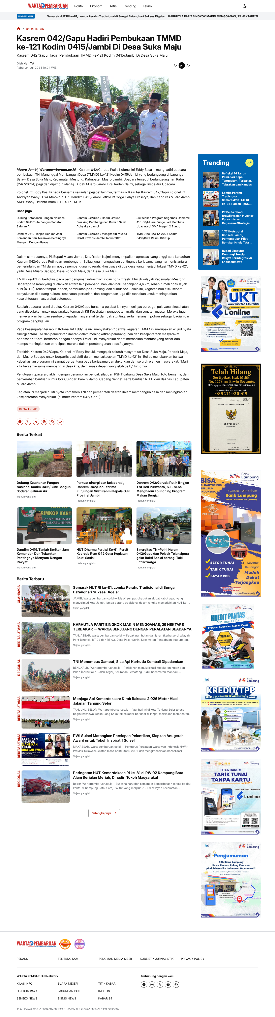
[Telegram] (36, 422)
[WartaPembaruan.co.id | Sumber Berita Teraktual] (48, 6)
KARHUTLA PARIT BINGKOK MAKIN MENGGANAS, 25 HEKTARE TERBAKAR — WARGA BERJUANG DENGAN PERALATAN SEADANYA (132, 626)
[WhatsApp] (52, 422)
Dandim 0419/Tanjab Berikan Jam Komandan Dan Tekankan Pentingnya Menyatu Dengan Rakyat (41, 238)
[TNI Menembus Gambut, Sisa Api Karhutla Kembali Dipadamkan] (46, 675)
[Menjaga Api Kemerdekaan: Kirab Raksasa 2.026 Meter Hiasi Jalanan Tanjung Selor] (46, 712)
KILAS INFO (24, 983)
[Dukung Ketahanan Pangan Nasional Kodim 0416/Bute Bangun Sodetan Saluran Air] (44, 459)
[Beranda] (19, 29)
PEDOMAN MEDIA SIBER (115, 958)
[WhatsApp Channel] (176, 984)
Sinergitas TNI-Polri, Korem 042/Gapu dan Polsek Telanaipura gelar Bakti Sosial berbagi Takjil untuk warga (162, 555)
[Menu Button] (21, 6)
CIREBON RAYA (27, 991)
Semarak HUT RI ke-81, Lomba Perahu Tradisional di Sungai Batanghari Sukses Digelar (124, 589)
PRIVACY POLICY (193, 958)
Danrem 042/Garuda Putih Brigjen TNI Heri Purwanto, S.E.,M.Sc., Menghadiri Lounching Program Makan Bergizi (162, 489)
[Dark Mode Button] (245, 6)
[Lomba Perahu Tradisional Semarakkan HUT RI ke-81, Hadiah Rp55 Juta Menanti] (211, 199)
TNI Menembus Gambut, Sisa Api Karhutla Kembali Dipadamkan (128, 661)
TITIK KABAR (107, 983)
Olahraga (18, 594)
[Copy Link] (60, 422)
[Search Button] (254, 6)
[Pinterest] (44, 422)
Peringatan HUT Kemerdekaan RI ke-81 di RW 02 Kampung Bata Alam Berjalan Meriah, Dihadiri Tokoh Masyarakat (128, 775)
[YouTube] (168, 984)
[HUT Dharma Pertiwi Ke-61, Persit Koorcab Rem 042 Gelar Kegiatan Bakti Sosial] (104, 525)
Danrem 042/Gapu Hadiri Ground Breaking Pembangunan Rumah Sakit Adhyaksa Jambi (101, 222)
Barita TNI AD (28, 409)
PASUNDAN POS (69, 991)
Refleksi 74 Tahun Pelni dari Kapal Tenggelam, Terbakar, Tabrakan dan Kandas (237, 179)
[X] (28, 422)
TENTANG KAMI (68, 958)
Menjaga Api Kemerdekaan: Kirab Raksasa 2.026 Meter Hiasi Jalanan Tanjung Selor (125, 701)
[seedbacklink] (65, 944)
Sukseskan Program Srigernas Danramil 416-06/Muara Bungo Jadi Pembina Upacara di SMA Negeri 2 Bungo (163, 222)
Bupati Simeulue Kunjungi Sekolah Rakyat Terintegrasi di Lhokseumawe (237, 256)
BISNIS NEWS (67, 998)
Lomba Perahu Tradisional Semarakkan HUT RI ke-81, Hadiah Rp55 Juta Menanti (235, 198)
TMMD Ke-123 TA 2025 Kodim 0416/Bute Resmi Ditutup (156, 236)
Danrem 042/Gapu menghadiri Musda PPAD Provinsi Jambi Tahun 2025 (102, 236)
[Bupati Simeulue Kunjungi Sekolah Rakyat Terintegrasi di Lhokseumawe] (211, 257)
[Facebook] (20, 422)
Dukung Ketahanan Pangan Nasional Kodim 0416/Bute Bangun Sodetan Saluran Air (41, 222)
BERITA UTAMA (18, 708)
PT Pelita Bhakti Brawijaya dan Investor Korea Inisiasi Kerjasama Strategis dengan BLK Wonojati (237, 217)
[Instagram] (152, 984)
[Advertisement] (228, 87)
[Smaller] (175, 65)
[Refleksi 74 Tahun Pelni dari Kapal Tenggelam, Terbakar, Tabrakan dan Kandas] (211, 180)
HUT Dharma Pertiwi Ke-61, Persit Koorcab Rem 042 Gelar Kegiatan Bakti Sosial (102, 553)
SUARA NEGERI (68, 983)
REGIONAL (18, 667)
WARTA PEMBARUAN (45, 1008)
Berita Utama (18, 634)
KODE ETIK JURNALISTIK (157, 958)
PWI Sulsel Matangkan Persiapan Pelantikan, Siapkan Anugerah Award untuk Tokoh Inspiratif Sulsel (128, 738)
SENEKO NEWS (27, 998)
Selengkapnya (101, 813)
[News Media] (79, 944)
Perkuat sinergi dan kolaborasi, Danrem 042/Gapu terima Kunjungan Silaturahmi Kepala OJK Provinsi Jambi (103, 489)
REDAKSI (23, 958)
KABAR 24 (105, 998)
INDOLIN (104, 991)
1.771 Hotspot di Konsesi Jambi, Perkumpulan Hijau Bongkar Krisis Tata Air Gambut (237, 237)
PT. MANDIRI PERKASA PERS (80, 1008)
